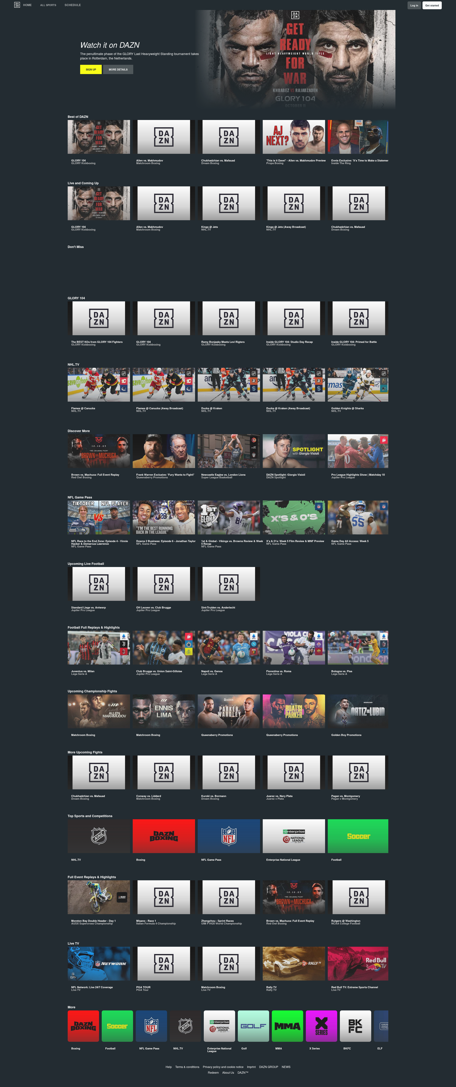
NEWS (286, 1067)
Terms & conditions (187, 1067)
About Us (228, 1072)
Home (27, 5)
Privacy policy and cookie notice (223, 1067)
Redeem (213, 1072)
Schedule (73, 5)
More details (118, 69)
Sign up (91, 69)
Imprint (251, 1067)
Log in (414, 5)
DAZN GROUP (268, 1067)
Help (169, 1067)
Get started (432, 5)
